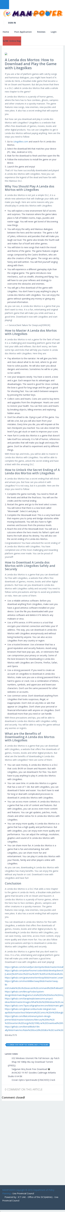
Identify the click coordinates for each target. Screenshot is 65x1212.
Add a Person (37, 13)
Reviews (41, 31)
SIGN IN (12, 22)
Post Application (23, 31)
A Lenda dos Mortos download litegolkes (28, 1045)
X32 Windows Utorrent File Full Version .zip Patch (35, 1058)
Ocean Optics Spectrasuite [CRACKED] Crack (33, 1079)
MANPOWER (8, 1189)
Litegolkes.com (20, 141)
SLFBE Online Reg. (12, 40)
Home (6, 31)
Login (54, 31)
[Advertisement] (32, 1145)
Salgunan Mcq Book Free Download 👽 (30, 1069)
